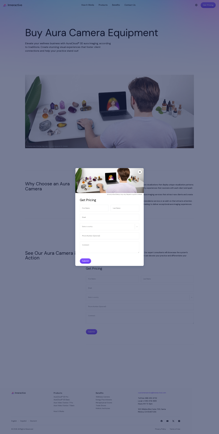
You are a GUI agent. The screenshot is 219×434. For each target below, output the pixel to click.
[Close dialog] (140, 172)
